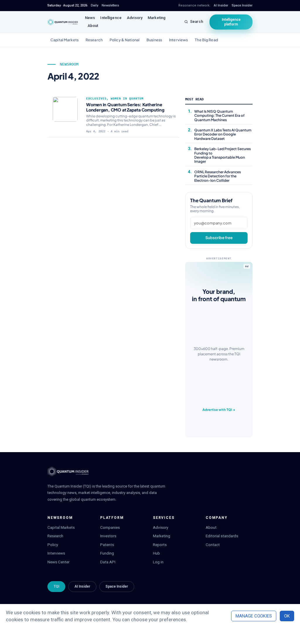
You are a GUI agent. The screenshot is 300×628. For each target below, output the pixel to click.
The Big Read (206, 39)
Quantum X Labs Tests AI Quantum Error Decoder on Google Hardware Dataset (222, 134)
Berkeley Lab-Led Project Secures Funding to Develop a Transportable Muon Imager (222, 155)
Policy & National (124, 39)
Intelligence (111, 18)
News (90, 18)
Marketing (157, 18)
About (93, 25)
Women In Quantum (127, 98)
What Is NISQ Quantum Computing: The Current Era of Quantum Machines (219, 115)
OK (287, 616)
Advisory (134, 18)
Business (154, 39)
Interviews (178, 39)
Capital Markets (64, 39)
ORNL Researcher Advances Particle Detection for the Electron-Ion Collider (217, 176)
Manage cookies (254, 616)
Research (94, 39)
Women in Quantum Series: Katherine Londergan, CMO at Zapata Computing (125, 107)
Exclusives (96, 98)
